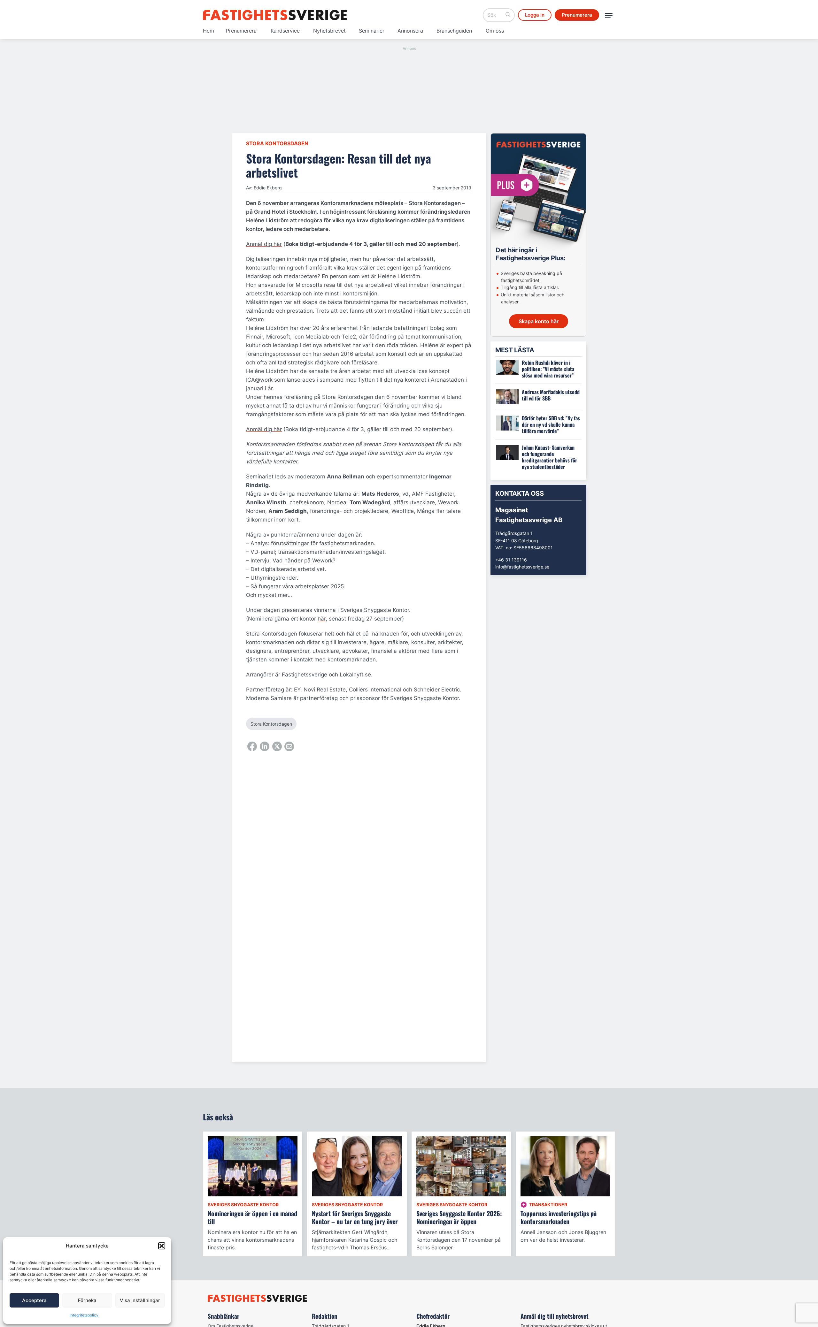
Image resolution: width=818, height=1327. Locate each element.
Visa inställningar (140, 1300)
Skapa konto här (539, 321)
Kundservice (285, 30)
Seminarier (371, 30)
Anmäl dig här (264, 244)
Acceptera (34, 1300)
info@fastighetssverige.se (522, 566)
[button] (161, 1246)
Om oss (495, 30)
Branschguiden (454, 30)
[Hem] (275, 15)
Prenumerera (241, 30)
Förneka (87, 1300)
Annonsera (410, 30)
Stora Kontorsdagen (277, 143)
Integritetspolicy (84, 1315)
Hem (208, 30)
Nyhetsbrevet (329, 30)
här (322, 618)
